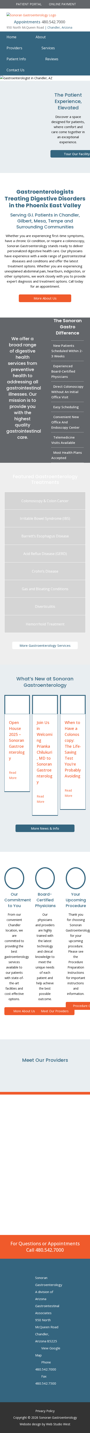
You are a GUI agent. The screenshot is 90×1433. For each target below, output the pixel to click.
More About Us (45, 298)
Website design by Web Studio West (45, 1424)
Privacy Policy (45, 1411)
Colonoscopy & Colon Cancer (45, 500)
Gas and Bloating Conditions (45, 588)
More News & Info (45, 828)
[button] (45, 69)
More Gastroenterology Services (45, 645)
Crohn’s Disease (45, 571)
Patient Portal (28, 4)
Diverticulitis (45, 606)
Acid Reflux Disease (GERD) (45, 553)
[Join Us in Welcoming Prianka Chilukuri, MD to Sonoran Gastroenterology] (45, 705)
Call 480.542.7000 (45, 1250)
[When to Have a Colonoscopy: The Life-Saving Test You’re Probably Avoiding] (73, 705)
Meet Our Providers (55, 1011)
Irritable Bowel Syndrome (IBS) (45, 518)
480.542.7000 (53, 21)
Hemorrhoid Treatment (45, 624)
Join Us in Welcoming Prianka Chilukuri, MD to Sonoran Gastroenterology (44, 752)
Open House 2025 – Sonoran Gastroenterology (17, 740)
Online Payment (62, 4)
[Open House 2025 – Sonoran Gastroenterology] (17, 705)
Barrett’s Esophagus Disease (45, 536)
